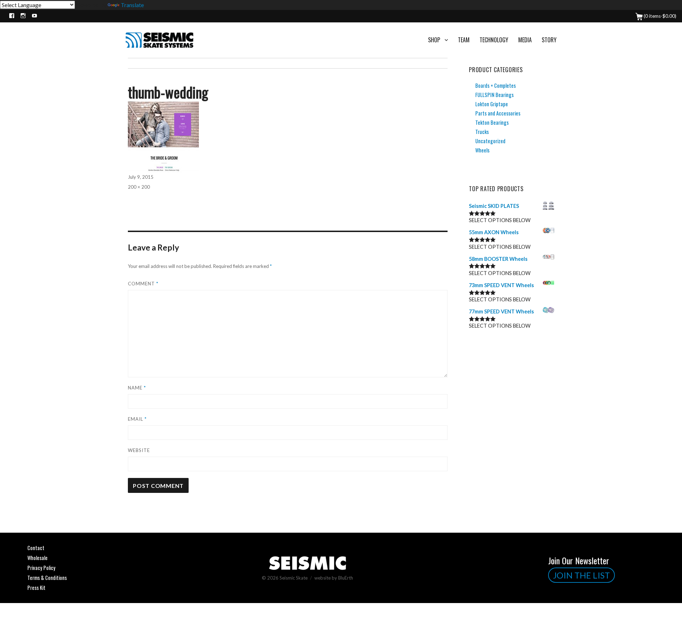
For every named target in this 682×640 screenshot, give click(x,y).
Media (525, 40)
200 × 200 (139, 187)
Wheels (482, 150)
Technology (494, 40)
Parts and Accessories (497, 113)
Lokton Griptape (491, 104)
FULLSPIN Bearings (494, 94)
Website (139, 450)
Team (464, 40)
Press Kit (36, 587)
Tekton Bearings (492, 122)
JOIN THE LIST (581, 575)
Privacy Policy (41, 567)
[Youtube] (32, 16)
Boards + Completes (495, 85)
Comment (143, 283)
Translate (132, 4)
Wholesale (37, 557)
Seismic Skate (294, 578)
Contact (35, 548)
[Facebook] (10, 16)
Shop (434, 40)
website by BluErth (333, 578)
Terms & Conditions (47, 577)
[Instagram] (21, 16)
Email (137, 419)
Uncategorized (490, 141)
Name (137, 388)
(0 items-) (659, 16)
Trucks (482, 131)
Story (549, 40)
